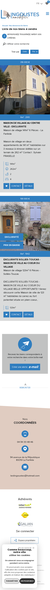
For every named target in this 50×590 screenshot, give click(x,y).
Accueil (5, 26)
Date (25, 52)
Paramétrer (12, 581)
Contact (16, 186)
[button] (16, 44)
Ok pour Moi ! (27, 581)
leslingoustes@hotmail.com (25, 475)
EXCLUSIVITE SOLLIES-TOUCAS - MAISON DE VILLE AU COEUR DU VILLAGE (21, 263)
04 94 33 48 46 (25, 442)
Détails (28, 186)
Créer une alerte (25, 367)
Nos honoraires (37, 570)
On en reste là (24, 548)
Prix (33, 52)
